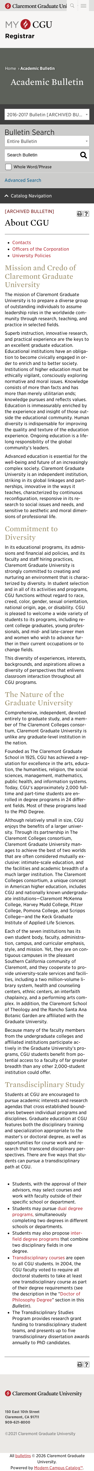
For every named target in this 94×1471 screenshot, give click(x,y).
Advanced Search (23, 180)
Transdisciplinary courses (38, 1257)
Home (10, 68)
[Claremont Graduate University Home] (43, 6)
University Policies (31, 255)
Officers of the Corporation (40, 249)
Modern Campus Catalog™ (58, 1467)
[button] (83, 5)
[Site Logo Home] (28, 28)
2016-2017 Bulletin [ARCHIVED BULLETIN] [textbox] (48, 114)
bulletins (23, 1455)
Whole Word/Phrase (33, 166)
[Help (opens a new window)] (86, 213)
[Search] (83, 155)
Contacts (21, 242)
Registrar (20, 36)
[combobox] (47, 114)
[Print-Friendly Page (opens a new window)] (79, 213)
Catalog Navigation (31, 195)
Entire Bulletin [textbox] (22, 141)
